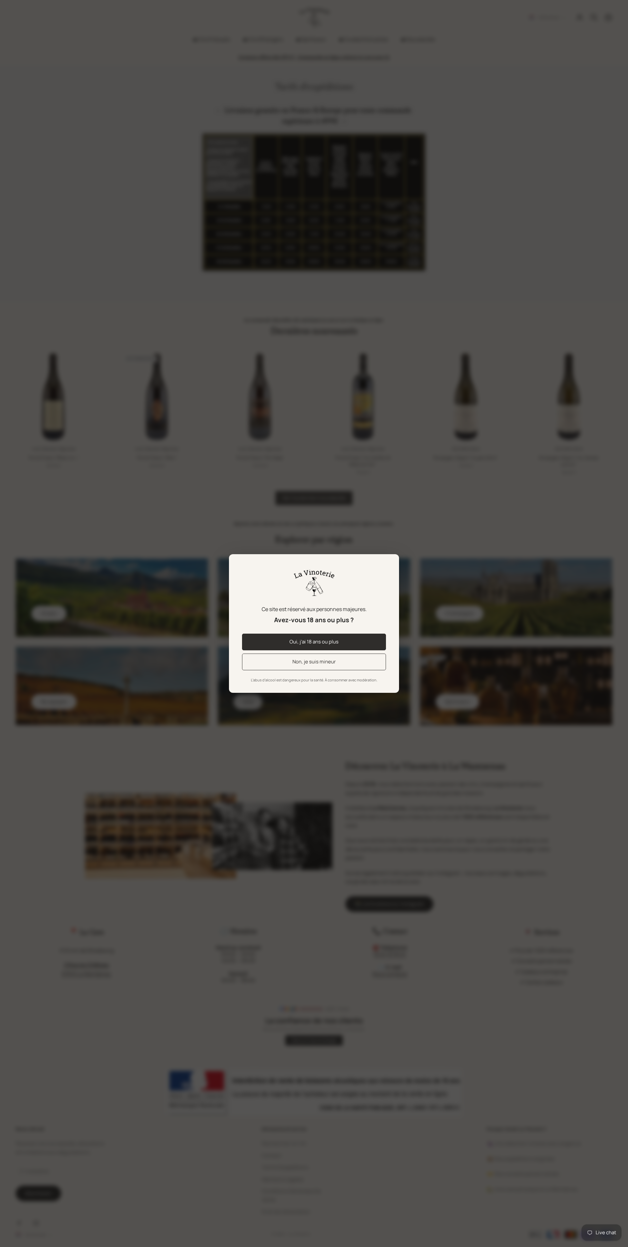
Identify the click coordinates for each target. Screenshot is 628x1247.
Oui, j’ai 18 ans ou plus (314, 641)
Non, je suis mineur (314, 661)
